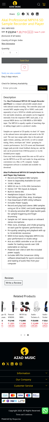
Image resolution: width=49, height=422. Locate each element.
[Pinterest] (16, 364)
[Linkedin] (12, 364)
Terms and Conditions (24, 415)
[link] (38, 4)
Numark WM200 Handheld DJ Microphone (7, 316)
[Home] (15, 4)
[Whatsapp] (18, 14)
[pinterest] (32, 14)
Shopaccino (16, 419)
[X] (8, 364)
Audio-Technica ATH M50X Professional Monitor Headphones (30, 316)
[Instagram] (21, 364)
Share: (12, 14)
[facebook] (23, 14)
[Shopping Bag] (43, 4)
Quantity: (6, 48)
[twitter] (27, 14)
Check (42, 87)
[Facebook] (3, 364)
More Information (8, 44)
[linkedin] (37, 14)
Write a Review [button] (13, 282)
